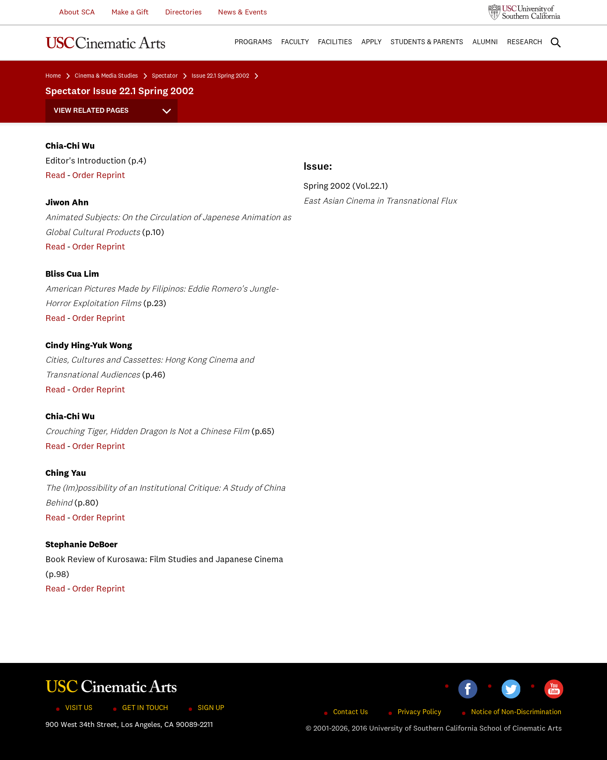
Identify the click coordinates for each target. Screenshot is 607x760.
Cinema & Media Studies (106, 76)
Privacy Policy (419, 712)
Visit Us (78, 708)
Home (53, 76)
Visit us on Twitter (510, 688)
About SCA (71, 12)
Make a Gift (130, 12)
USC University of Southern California (525, 12)
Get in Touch (145, 708)
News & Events (242, 12)
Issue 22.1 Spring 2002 (220, 76)
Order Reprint (98, 175)
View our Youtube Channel (553, 688)
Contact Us (350, 712)
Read (55, 175)
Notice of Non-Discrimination (516, 712)
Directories (183, 12)
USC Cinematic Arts (111, 685)
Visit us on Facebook (467, 688)
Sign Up (211, 708)
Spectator (165, 76)
